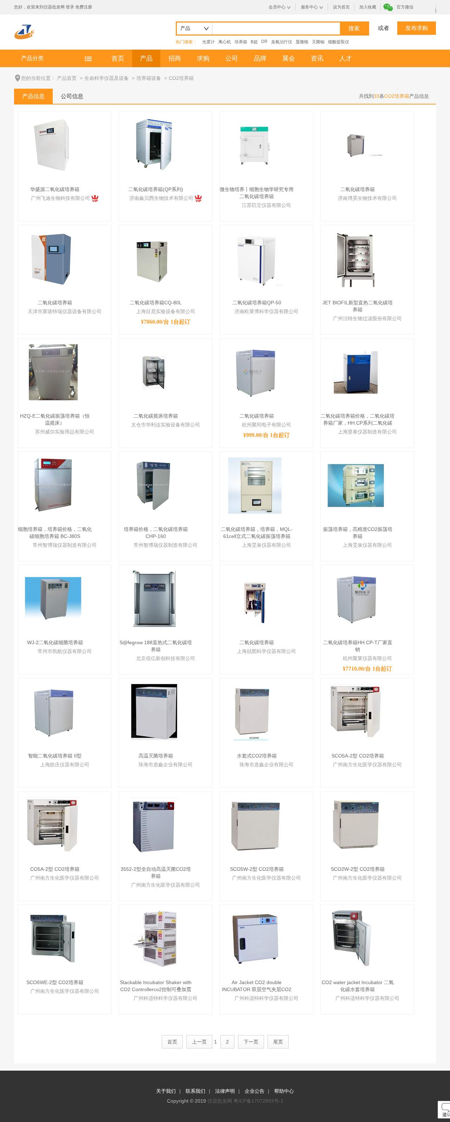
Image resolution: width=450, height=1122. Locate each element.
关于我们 (166, 1091)
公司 (231, 58)
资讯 (317, 58)
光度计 (208, 41)
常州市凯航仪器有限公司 (65, 651)
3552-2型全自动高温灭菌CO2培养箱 (156, 872)
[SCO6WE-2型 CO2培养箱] (53, 938)
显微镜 (302, 41)
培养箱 (240, 41)
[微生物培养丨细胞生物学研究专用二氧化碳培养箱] (255, 145)
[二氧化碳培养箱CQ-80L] (154, 258)
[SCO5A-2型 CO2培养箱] (355, 712)
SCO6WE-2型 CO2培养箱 (54, 982)
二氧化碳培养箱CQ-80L (156, 302)
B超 (254, 41)
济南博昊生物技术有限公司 (367, 198)
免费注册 (83, 7)
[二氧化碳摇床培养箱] (154, 372)
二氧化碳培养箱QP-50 (256, 302)
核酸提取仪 (338, 41)
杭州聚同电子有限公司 (266, 424)
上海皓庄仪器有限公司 (64, 764)
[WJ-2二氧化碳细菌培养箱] (53, 598)
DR (264, 41)
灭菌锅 (318, 41)
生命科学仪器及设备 (106, 78)
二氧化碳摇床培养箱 (156, 416)
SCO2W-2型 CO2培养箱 (358, 869)
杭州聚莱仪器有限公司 (367, 658)
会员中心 (277, 7)
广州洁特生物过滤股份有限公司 (367, 318)
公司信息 (72, 96)
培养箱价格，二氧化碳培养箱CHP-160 (156, 532)
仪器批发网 (219, 1101)
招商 (174, 58)
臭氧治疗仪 (281, 41)
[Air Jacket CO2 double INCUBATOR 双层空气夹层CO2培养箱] (255, 938)
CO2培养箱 (181, 78)
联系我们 (195, 1091)
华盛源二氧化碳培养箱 (54, 189)
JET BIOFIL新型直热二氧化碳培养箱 (357, 306)
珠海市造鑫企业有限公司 (166, 764)
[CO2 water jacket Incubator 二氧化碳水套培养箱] (356, 938)
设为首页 (341, 7)
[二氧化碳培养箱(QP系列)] (154, 145)
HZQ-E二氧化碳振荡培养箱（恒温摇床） (55, 419)
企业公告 (254, 1091)
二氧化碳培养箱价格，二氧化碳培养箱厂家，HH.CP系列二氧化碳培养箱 (357, 419)
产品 (146, 58)
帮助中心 (284, 1091)
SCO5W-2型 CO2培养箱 (257, 869)
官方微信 (405, 7)
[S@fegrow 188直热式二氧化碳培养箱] (154, 598)
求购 (203, 58)
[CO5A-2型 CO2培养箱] (53, 825)
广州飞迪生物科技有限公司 (61, 198)
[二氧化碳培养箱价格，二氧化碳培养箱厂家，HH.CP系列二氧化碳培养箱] (356, 372)
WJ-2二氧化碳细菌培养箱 (55, 642)
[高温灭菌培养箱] (154, 712)
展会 (288, 58)
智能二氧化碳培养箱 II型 (55, 756)
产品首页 (67, 78)
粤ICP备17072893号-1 (258, 1101)
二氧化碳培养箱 (357, 189)
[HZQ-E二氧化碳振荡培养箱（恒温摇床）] (53, 372)
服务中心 (309, 7)
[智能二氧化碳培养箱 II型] (53, 712)
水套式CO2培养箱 (257, 756)
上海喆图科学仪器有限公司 (266, 651)
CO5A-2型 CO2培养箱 (54, 869)
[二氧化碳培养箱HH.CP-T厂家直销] (356, 598)
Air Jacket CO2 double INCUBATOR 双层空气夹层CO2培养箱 (256, 986)
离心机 (224, 41)
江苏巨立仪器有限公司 (266, 205)
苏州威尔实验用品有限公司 (64, 432)
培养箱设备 (148, 78)
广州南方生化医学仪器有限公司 (367, 764)
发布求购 (416, 28)
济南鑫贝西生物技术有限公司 (162, 198)
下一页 (251, 1042)
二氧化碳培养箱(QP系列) (155, 189)
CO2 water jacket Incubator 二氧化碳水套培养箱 (358, 986)
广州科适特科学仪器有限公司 (166, 998)
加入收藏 (367, 7)
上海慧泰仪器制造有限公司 (367, 432)
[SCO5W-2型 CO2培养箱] (255, 825)
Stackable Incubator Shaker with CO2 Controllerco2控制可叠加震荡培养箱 (156, 986)
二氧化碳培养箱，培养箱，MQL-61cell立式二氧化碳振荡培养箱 (256, 532)
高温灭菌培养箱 (156, 756)
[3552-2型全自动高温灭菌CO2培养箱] (154, 825)
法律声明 (225, 1091)
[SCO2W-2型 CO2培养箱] (355, 825)
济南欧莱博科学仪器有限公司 (266, 311)
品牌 (260, 58)
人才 (345, 58)
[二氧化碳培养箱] (356, 145)
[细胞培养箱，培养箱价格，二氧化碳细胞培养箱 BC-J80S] (53, 485)
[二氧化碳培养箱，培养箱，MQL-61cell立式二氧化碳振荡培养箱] (255, 485)
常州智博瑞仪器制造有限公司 (65, 545)
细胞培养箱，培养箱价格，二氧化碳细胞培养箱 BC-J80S (55, 532)
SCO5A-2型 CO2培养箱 (358, 756)
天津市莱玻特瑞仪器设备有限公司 (65, 311)
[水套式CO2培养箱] (255, 712)
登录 (70, 7)
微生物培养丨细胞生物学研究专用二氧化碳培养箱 (257, 192)
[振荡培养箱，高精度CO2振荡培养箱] (356, 485)
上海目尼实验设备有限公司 (165, 311)
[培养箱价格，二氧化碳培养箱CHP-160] (154, 485)
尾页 (278, 1042)
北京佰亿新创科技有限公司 (165, 658)
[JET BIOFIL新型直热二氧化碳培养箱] (355, 258)
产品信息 (33, 96)
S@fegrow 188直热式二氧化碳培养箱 (156, 646)
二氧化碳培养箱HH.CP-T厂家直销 (357, 646)
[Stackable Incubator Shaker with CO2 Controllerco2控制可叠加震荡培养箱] (154, 938)
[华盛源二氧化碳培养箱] (53, 145)
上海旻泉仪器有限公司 (266, 545)
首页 (117, 58)
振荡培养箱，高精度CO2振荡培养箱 (357, 532)
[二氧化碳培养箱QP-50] (255, 258)
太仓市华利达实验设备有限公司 (165, 424)
